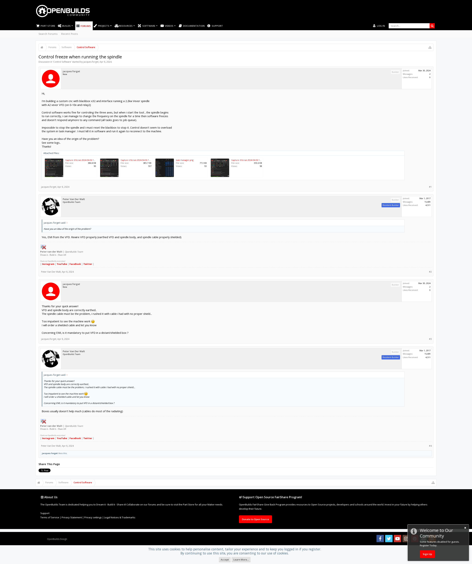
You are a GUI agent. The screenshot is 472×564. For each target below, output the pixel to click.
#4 (430, 445)
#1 (430, 186)
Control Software (62, 61)
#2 (430, 271)
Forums (86, 26)
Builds (66, 25)
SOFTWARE (148, 25)
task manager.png (184, 160)
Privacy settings (93, 517)
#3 (430, 339)
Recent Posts (69, 34)
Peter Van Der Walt (74, 199)
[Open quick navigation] (430, 47)
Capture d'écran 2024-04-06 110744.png (84, 160)
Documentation (194, 25)
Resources (126, 25)
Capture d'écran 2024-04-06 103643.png (140, 160)
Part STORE (48, 25)
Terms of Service (49, 517)
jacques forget (90, 61)
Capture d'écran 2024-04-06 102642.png (250, 160)
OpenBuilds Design (57, 539)
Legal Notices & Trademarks (119, 517)
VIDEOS (169, 25)
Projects (103, 25)
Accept (225, 559)
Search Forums (48, 34)
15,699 (427, 201)
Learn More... (241, 559)
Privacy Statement (72, 517)
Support (217, 25)
